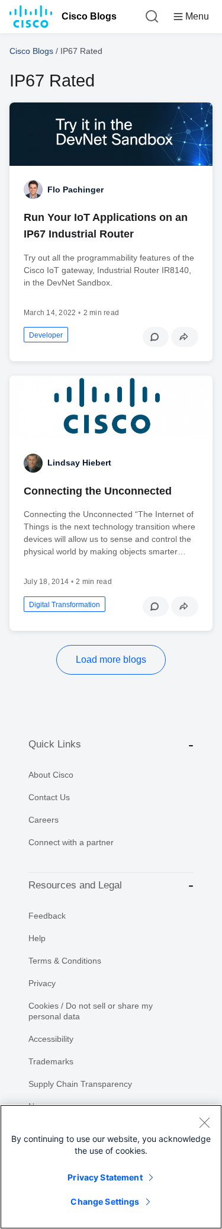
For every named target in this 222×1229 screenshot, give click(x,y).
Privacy (42, 983)
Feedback (47, 915)
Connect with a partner (71, 842)
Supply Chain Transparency (80, 1084)
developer (46, 335)
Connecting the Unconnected (98, 491)
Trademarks (50, 1061)
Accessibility (50, 1039)
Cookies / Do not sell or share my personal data (90, 1011)
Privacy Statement (104, 1177)
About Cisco (50, 774)
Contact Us (49, 797)
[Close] (204, 1122)
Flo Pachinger (75, 189)
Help (37, 938)
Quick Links (54, 744)
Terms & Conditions (64, 960)
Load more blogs (111, 659)
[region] (111, 1167)
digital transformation (64, 604)
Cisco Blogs (89, 16)
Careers (43, 819)
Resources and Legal (75, 885)
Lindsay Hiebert (79, 462)
